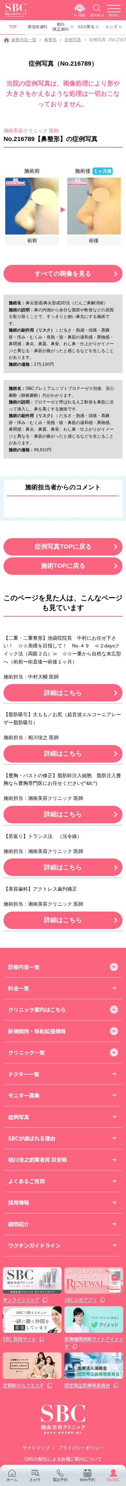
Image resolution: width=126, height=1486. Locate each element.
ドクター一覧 (23, 1074)
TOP (13, 26)
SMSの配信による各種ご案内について (63, 1458)
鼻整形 (50, 39)
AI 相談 (79, 15)
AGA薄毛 (86, 26)
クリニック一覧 (26, 1052)
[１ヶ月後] (94, 205)
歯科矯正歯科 (60, 26)
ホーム (12, 1479)
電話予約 (60, 1479)
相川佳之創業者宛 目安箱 (37, 1159)
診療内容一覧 (23, 39)
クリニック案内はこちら (37, 1009)
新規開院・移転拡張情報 (37, 1031)
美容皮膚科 (38, 26)
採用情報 (18, 1202)
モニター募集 (24, 1095)
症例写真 (72, 39)
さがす (35, 1479)
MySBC (113, 1479)
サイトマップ (36, 1447)
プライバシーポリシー (81, 1447)
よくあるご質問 (26, 1181)
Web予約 (87, 1479)
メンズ (111, 26)
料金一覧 (18, 988)
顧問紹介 (18, 1224)
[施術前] (32, 205)
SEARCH (97, 15)
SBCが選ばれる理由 (31, 1138)
